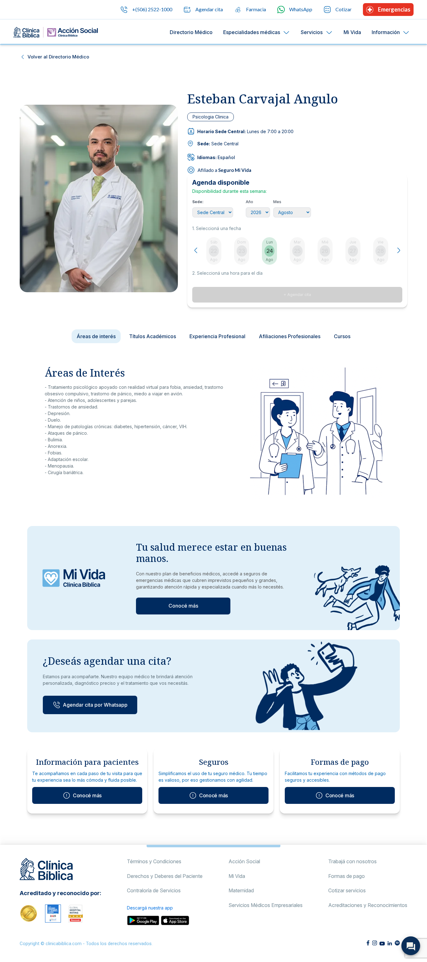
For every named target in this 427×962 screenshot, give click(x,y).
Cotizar (343, 9)
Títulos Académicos (152, 336)
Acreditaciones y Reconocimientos (367, 905)
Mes (277, 201)
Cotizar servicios (347, 890)
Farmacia (256, 9)
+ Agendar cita (297, 294)
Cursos (342, 336)
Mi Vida (352, 32)
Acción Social (244, 861)
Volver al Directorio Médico (58, 57)
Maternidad (241, 890)
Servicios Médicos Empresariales (266, 905)
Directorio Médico (191, 32)
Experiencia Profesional (217, 336)
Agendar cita (209, 9)
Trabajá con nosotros (352, 861)
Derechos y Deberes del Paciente (165, 876)
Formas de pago (346, 876)
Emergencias (394, 9)
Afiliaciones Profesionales (289, 336)
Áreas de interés (96, 336)
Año (249, 201)
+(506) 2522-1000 (152, 9)
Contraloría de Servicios (154, 890)
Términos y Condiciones (154, 861)
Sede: (197, 201)
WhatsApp (300, 9)
